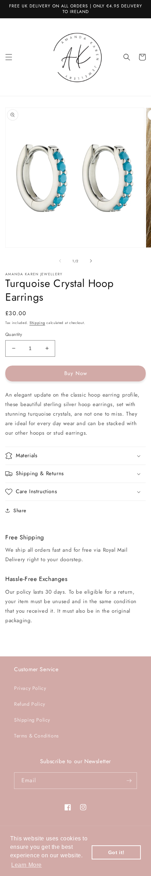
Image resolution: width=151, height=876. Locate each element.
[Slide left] (60, 261)
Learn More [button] (26, 865)
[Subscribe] (129, 780)
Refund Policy (29, 703)
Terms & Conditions (36, 735)
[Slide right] (91, 261)
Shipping (37, 322)
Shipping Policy (32, 719)
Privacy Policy (30, 688)
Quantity (13, 334)
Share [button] (19, 510)
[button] (9, 57)
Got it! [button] (116, 852)
